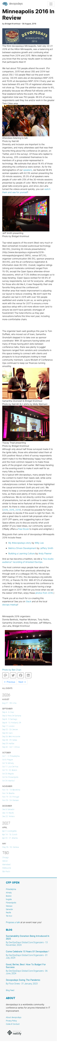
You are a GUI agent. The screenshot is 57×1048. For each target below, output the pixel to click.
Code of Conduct (13, 1024)
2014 (17, 509)
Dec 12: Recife (8, 813)
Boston (9, 896)
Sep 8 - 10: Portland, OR (11, 723)
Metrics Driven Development (22, 548)
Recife (8, 912)
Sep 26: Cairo (7, 733)
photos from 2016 (44, 593)
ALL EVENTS (7, 688)
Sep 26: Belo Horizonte (11, 736)
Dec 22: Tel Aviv (8, 816)
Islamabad (6, 864)
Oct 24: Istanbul (8, 781)
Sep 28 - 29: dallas (9, 740)
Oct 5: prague (7, 760)
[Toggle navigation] (51, 4)
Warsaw (9, 906)
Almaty (9, 892)
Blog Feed (10, 990)
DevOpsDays (15, 3)
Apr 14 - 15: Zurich (9, 834)
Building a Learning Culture (21, 553)
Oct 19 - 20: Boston (9, 770)
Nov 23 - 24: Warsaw (10, 800)
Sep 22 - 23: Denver (10, 729)
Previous (9, 682)
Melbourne (6, 868)
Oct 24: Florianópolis (10, 777)
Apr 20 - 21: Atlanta (10, 838)
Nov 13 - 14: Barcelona (11, 790)
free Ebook (23, 529)
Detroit (5, 861)
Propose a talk (13, 922)
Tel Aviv (9, 916)
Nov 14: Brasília (8, 793)
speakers (27, 170)
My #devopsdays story (19, 542)
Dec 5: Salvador (8, 809)
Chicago (5, 857)
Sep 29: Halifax (8, 743)
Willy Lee (39, 542)
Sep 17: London (8, 726)
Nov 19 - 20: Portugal (10, 797)
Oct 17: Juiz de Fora (10, 767)
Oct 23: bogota (8, 774)
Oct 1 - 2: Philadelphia (11, 756)
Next (22, 682)
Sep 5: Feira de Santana (11, 716)
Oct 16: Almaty (8, 763)
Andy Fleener (45, 553)
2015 (11, 509)
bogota (9, 899)
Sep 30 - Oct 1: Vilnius (11, 747)
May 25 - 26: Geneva (10, 847)
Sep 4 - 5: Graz (8, 712)
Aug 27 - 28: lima (9, 703)
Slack (28, 601)
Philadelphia (11, 889)
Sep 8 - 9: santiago (9, 719)
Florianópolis (11, 902)
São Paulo (6, 871)
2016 (5, 509)
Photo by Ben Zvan (11, 669)
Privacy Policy (11, 1021)
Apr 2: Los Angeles (9, 831)
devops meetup (10, 604)
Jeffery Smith (46, 548)
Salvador (9, 909)
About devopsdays (13, 1017)
